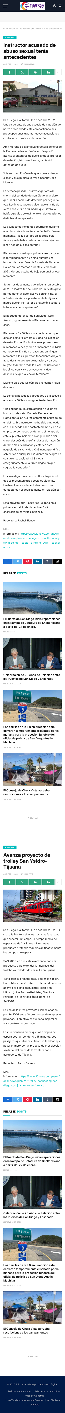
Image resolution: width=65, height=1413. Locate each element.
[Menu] (5, 6)
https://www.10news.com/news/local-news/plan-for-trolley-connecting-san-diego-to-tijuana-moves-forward (31, 1081)
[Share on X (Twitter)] (22, 72)
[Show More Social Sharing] (58, 72)
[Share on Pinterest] (35, 72)
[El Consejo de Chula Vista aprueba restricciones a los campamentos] (32, 769)
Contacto (34, 1404)
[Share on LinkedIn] (48, 72)
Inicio (5, 28)
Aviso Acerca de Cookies (47, 1391)
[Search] (60, 6)
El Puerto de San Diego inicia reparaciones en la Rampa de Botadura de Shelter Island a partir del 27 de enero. (31, 622)
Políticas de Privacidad (19, 1391)
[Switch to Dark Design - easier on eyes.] (54, 5)
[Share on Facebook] (9, 72)
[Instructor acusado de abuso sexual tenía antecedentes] (32, 96)
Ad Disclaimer (54, 1400)
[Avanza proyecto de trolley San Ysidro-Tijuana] (32, 906)
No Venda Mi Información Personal (26, 1400)
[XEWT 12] (32, 6)
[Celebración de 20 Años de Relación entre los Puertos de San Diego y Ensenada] (32, 654)
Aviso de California (34, 1395)
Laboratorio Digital (47, 1384)
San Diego (10, 37)
